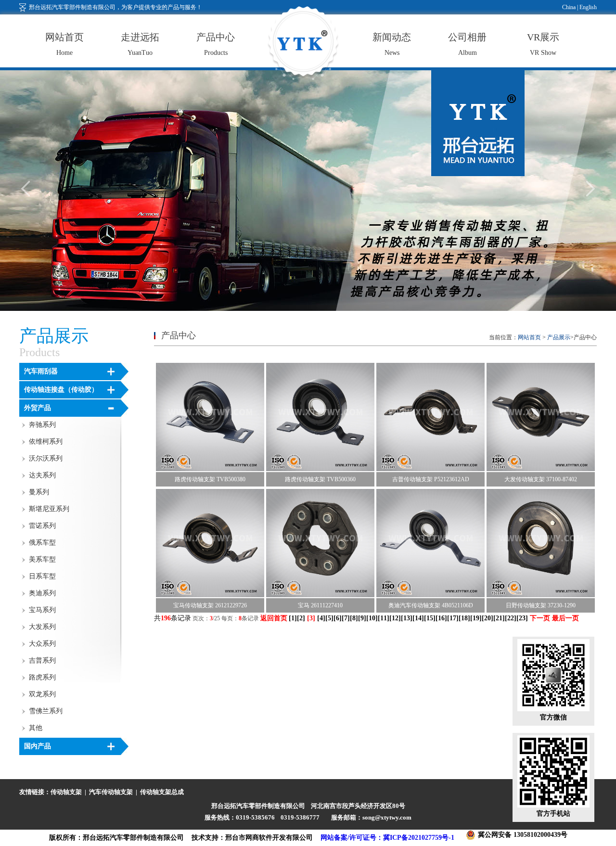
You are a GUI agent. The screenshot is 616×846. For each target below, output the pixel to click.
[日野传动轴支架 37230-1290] (541, 595)
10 (372, 618)
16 (441, 618)
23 (522, 618)
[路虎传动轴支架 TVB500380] (210, 469)
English (587, 7)
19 (476, 618)
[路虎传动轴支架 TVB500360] (320, 469)
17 (452, 618)
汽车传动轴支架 (111, 791)
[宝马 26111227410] (320, 595)
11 (383, 618)
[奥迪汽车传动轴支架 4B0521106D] (430, 595)
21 (499, 618)
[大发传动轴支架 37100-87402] (541, 469)
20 (487, 618)
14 (418, 618)
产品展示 (558, 337)
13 (406, 618)
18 (464, 618)
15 (429, 618)
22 (510, 618)
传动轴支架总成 (162, 791)
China (569, 7)
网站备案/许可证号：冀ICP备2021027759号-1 (387, 837)
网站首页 (529, 337)
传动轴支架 (66, 791)
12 (395, 618)
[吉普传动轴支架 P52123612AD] (430, 469)
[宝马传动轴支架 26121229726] (210, 595)
